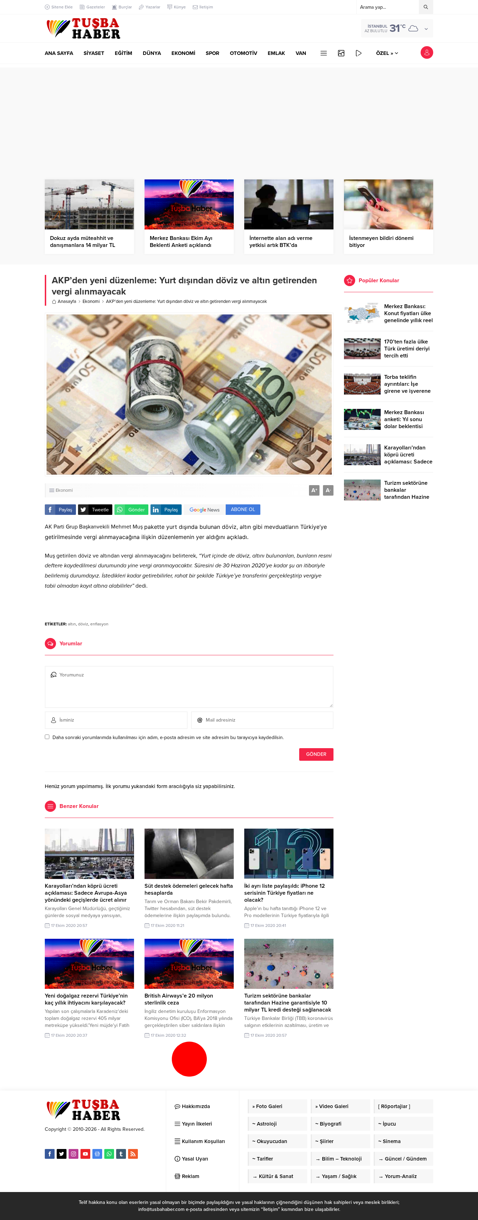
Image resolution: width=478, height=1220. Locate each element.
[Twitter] (61, 1154)
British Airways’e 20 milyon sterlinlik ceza (179, 999)
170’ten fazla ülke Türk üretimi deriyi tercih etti (407, 348)
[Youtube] (85, 1154)
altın (72, 624)
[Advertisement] (239, 116)
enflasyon (99, 624)
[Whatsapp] (109, 1154)
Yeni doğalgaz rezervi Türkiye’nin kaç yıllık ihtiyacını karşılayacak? (86, 999)
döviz (83, 624)
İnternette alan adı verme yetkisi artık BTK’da (280, 242)
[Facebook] (50, 1154)
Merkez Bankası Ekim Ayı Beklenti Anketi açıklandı (181, 242)
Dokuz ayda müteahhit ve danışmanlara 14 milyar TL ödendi (82, 245)
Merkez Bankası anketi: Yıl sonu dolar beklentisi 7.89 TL (404, 423)
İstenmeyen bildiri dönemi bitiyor (381, 242)
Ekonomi (91, 301)
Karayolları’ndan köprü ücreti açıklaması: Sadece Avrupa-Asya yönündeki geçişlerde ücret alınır (86, 892)
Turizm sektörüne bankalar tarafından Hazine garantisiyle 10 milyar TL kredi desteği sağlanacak (287, 1002)
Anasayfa (67, 301)
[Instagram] (73, 1154)
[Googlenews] (97, 1154)
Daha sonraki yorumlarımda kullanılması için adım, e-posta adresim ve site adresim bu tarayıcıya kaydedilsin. (168, 737)
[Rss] (133, 1154)
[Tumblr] (121, 1154)
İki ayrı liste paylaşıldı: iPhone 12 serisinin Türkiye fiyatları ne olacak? (284, 892)
